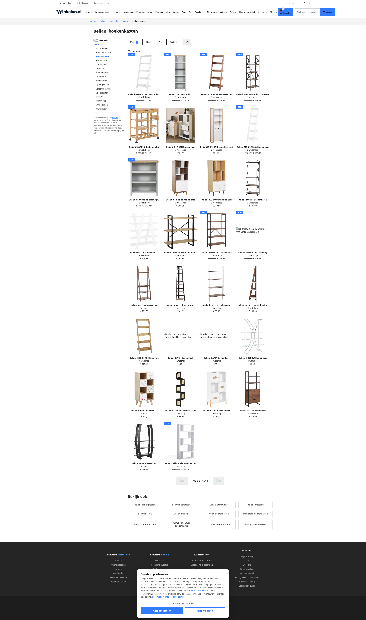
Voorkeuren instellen (183, 603)
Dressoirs (100, 68)
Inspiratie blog (246, 556)
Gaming (233, 12)
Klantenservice (295, 3)
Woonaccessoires (102, 12)
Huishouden (128, 12)
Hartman (159, 560)
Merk (134, 42)
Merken (273, 12)
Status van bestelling (202, 569)
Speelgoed (199, 12)
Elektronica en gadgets (217, 12)
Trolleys (99, 97)
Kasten (97, 44)
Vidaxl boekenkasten (218, 513)
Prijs (161, 42)
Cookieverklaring (247, 581)
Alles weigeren (205, 610)
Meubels (88, 12)
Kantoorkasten (102, 72)
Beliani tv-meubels (219, 504)
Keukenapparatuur (144, 12)
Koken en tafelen (162, 12)
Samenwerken (246, 569)
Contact (307, 3)
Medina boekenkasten (145, 524)
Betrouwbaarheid (247, 573)
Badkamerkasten (103, 52)
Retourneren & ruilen (202, 560)
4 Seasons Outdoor (159, 565)
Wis (187, 42)
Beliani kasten (145, 513)
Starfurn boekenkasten (218, 524)
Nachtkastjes (101, 80)
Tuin (184, 12)
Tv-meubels (101, 101)
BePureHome (159, 569)
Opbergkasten (102, 84)
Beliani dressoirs (255, 504)
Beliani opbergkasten (145, 504)
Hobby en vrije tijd (247, 12)
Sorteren (174, 42)
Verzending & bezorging (202, 565)
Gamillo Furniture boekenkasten (181, 524)
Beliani (115, 117)
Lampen (116, 12)
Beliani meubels (181, 513)
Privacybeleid (241, 577)
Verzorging (262, 12)
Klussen (176, 12)
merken (165, 554)
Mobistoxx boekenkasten (255, 513)
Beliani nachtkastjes (181, 504)
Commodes (101, 64)
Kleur (148, 42)
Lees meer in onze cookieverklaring (168, 597)
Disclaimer (254, 577)
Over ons (247, 565)
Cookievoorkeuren (247, 586)
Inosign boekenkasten (255, 524)
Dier (190, 12)
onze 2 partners (198, 590)
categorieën (124, 554)
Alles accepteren (162, 610)
